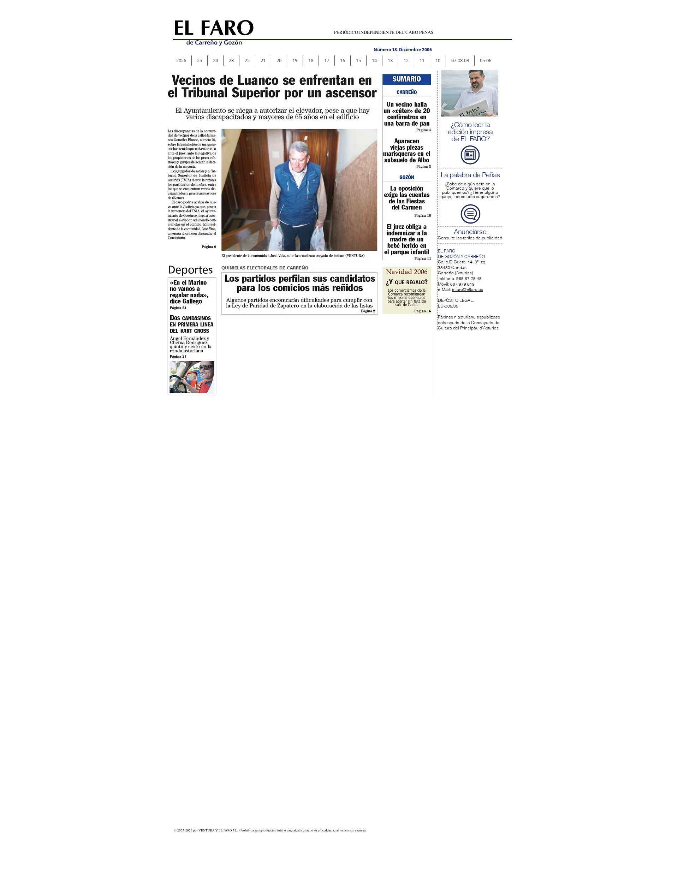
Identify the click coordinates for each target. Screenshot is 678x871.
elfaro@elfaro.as (467, 289)
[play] (487, 105)
